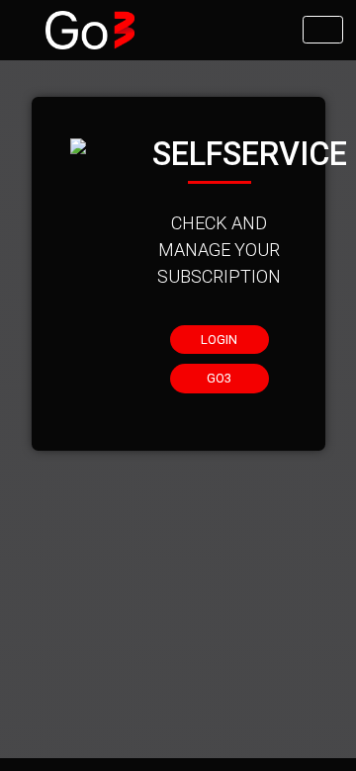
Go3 (219, 378)
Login (219, 339)
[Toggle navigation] (323, 29)
